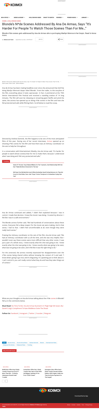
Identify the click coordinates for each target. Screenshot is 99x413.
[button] (60, 39)
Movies (32, 404)
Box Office (6, 367)
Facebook (14, 313)
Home (4, 21)
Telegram (47, 313)
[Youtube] (16, 398)
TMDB (3, 406)
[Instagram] (8, 398)
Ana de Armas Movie (22, 342)
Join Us (40, 39)
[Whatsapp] (10, 339)
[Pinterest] (10, 398)
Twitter (31, 313)
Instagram (23, 313)
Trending (29, 345)
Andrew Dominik (33, 342)
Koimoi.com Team (8, 39)
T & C (83, 404)
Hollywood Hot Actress (9, 345)
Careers (78, 404)
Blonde (42, 342)
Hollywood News (35, 17)
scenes (53, 298)
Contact (73, 404)
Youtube (39, 313)
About (68, 404)
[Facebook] (3, 339)
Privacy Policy (88, 404)
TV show (37, 404)
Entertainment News (51, 342)
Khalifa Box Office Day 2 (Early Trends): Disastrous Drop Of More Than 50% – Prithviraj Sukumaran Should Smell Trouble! (10, 373)
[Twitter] (6, 339)
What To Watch (48, 17)
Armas (49, 141)
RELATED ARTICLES (9, 350)
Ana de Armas (11, 342)
